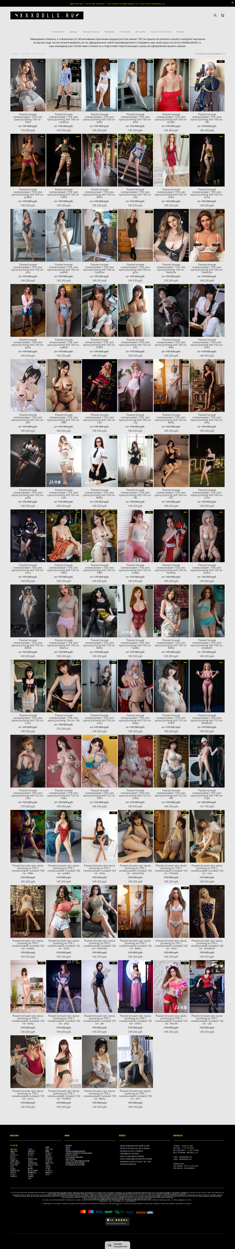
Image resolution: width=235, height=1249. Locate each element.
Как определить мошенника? (74, 1157)
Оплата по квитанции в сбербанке (132, 1156)
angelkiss (13, 1151)
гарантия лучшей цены (128, 1164)
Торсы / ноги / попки (161, 31)
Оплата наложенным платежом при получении (136, 1159)
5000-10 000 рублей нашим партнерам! (77, 1161)
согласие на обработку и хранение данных (79, 1153)
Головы (180, 31)
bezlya (12, 1157)
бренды (26, 53)
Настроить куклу (90, 31)
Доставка (69, 1145)
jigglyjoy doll (33, 1165)
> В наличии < (58, 31)
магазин (14, 53)
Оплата (68, 1147)
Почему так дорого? (72, 1155)
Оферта (68, 1149)
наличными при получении (129, 1154)
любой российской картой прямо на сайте (135, 1146)
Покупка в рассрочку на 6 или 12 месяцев (135, 1148)
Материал (109, 31)
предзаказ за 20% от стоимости (131, 1151)
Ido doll (31, 1157)
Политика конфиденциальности (75, 1151)
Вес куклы (140, 31)
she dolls (49, 1157)
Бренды (73, 31)
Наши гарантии (70, 1159)
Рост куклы (124, 31)
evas (12, 1167)
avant (12, 1153)
